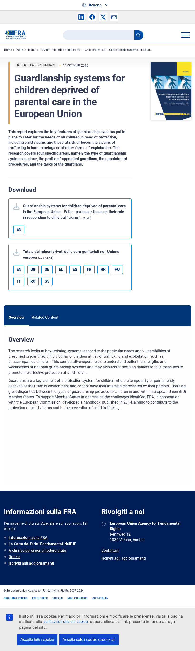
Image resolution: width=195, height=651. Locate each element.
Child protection (95, 50)
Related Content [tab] (45, 317)
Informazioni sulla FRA (28, 537)
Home (8, 50)
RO (32, 281)
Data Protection (77, 597)
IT (19, 281)
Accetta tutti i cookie (37, 639)
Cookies (57, 597)
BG (32, 269)
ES (75, 269)
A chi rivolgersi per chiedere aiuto (37, 550)
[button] (81, 17)
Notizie (14, 557)
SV (47, 281)
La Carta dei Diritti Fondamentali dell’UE (42, 544)
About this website (15, 597)
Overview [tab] (16, 317)
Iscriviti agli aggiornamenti (31, 563)
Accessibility (100, 597)
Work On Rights (26, 50)
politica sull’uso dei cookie (65, 622)
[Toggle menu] (185, 35)
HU (117, 269)
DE (47, 269)
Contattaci (110, 550)
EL (61, 269)
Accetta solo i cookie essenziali (89, 639)
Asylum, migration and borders (60, 50)
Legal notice (40, 597)
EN (19, 229)
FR (89, 269)
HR (103, 269)
